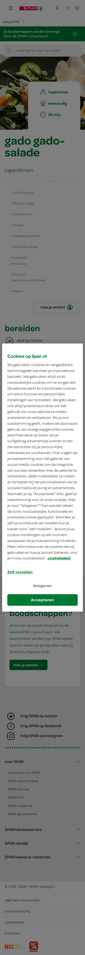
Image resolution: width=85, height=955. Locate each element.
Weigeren (42, 585)
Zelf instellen (20, 572)
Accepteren (42, 599)
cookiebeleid (58, 558)
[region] (42, 477)
